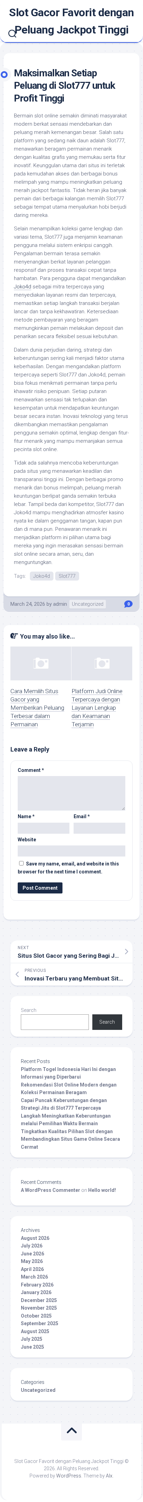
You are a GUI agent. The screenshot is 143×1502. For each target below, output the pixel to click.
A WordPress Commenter (50, 1190)
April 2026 (32, 1269)
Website (27, 839)
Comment (31, 770)
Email (82, 816)
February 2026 (37, 1285)
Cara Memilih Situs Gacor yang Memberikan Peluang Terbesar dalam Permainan (37, 707)
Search (28, 1010)
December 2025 (39, 1300)
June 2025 (32, 1347)
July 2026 (31, 1246)
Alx (109, 1476)
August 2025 (35, 1331)
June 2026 (32, 1253)
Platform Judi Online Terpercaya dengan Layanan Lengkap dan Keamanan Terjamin (97, 707)
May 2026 (32, 1261)
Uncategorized (87, 604)
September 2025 (39, 1323)
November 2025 (39, 1308)
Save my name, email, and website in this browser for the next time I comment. (68, 867)
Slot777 (67, 576)
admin (60, 604)
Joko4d (22, 287)
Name (26, 816)
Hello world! (102, 1190)
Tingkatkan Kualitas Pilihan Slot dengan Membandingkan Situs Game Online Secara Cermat (70, 1139)
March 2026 (34, 1277)
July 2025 (31, 1339)
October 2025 (36, 1316)
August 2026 (35, 1238)
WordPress (68, 1476)
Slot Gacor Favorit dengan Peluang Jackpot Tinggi (71, 21)
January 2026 (36, 1292)
